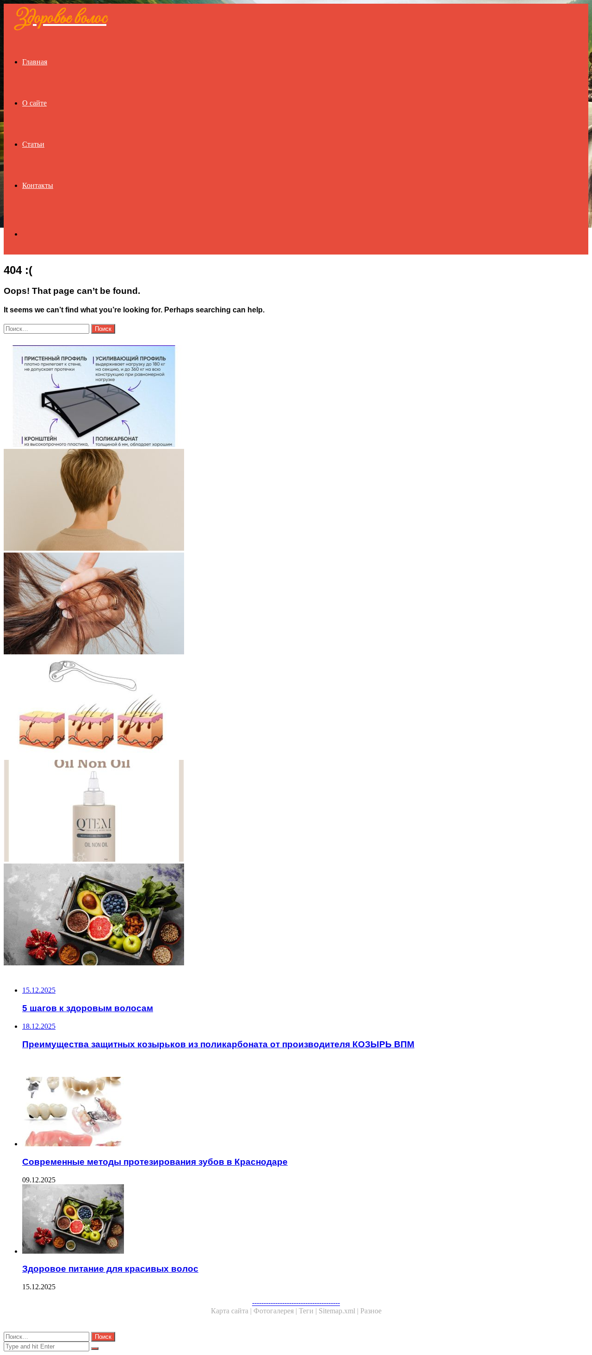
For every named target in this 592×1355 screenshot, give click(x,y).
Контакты (37, 185)
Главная (34, 62)
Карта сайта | (232, 1311)
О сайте (34, 103)
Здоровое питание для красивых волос (110, 1269)
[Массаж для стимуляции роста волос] (281, 708)
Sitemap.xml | (339, 1311)
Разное (371, 1311)
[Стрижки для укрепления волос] (281, 501)
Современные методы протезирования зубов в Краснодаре (155, 1162)
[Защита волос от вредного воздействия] (281, 604)
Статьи (33, 144)
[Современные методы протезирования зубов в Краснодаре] (290, 1112)
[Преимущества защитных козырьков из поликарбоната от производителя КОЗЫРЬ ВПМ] (281, 397)
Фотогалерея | (276, 1311)
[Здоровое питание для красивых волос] (281, 915)
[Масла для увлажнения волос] (281, 812)
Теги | (309, 1311)
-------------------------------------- (296, 1302)
